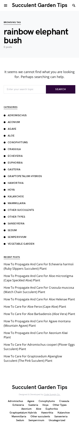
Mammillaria (17, 203)
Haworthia (16, 183)
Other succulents (21, 210)
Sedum (12, 230)
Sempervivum (17, 237)
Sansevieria (16, 223)
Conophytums (18, 142)
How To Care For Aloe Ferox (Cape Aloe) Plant (35, 307)
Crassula (14, 149)
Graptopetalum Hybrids (25, 176)
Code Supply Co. (52, 394)
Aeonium (14, 122)
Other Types (16, 216)
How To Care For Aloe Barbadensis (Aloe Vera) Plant (39, 314)
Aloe (11, 135)
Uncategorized (57, 420)
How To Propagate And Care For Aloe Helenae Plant (39, 299)
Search (60, 89)
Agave (12, 128)
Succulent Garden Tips (39, 5)
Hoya (11, 189)
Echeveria (15, 155)
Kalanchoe (16, 196)
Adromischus (17, 115)
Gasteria (14, 169)
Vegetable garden (21, 243)
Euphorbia (15, 162)
